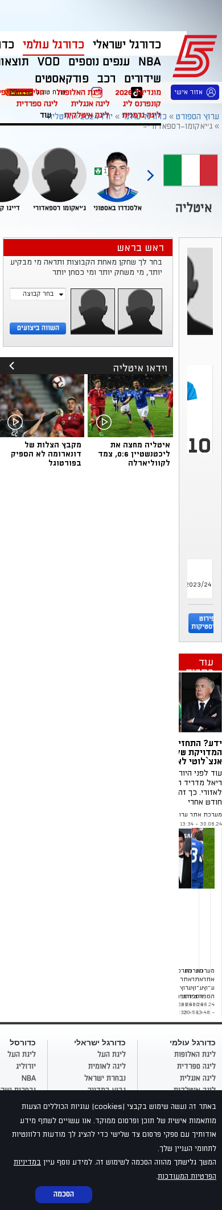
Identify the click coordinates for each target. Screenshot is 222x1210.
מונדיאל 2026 (138, 92)
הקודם (150, 170)
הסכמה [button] (64, 1194)
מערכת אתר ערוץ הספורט (187, 815)
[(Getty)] (181, 702)
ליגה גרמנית (141, 115)
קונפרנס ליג (142, 103)
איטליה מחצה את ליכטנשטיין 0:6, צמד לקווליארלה (134, 454)
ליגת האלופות (79, 92)
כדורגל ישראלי (127, 45)
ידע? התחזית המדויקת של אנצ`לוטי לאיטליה (188, 752)
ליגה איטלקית (86, 115)
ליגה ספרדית (37, 103)
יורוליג (26, 1066)
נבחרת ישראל (105, 1078)
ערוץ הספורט (196, 54)
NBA (29, 1078)
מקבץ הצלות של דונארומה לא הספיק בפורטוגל (46, 454)
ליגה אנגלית (90, 103)
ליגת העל (111, 1054)
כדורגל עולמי (53, 45)
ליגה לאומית (107, 1066)
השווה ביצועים (38, 328)
